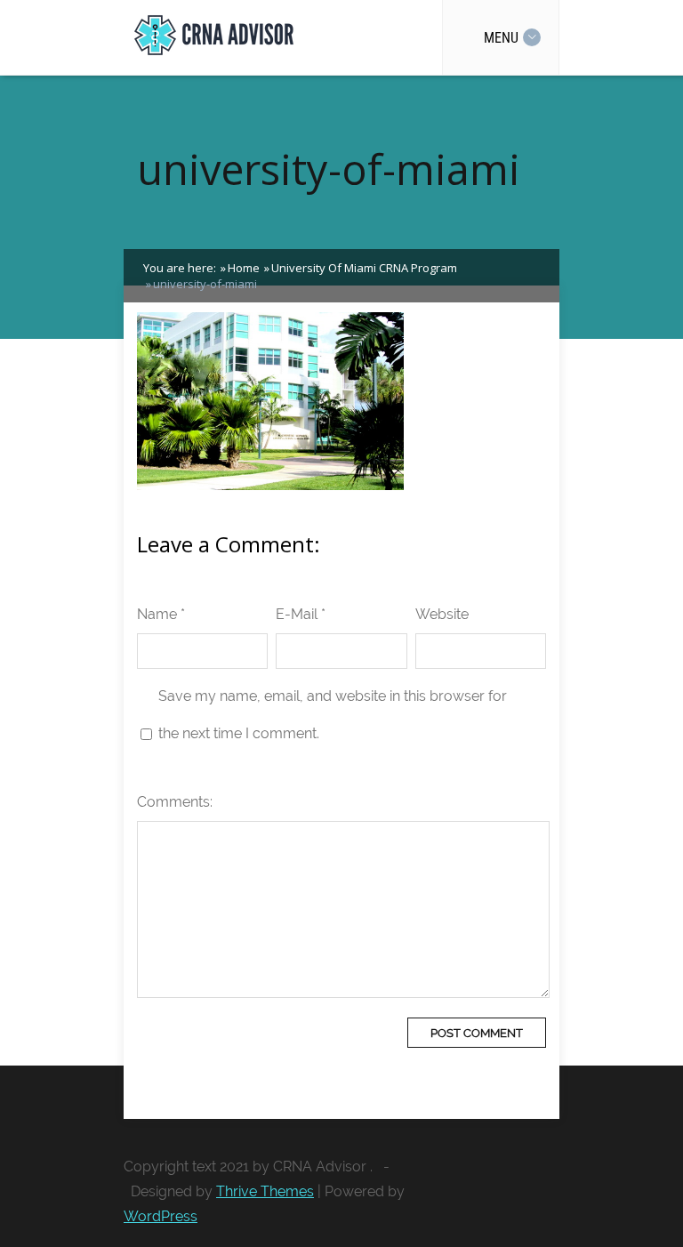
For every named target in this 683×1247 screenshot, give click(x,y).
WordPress (160, 1216)
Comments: (175, 801)
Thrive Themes (265, 1191)
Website (442, 614)
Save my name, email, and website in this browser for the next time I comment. (332, 715)
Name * (161, 614)
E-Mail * (300, 614)
